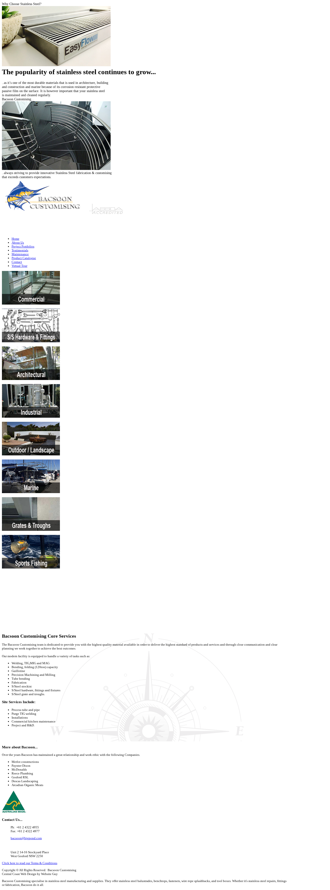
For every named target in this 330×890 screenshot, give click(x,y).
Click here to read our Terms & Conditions (29, 863)
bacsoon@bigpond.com (273, 231)
